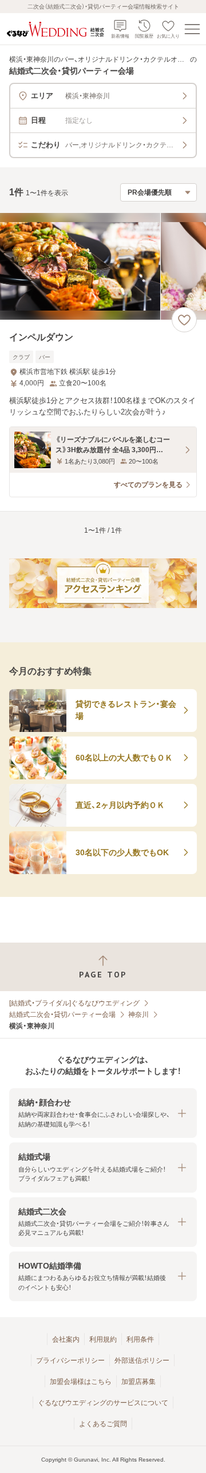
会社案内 (66, 1339)
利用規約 (103, 1339)
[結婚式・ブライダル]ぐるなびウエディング (74, 1003)
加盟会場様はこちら (81, 1382)
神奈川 (138, 1015)
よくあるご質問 (103, 1424)
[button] (103, 1113)
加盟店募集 (138, 1382)
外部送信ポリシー (141, 1361)
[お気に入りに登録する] (184, 319)
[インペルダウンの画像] (103, 266)
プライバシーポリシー (70, 1361)
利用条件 (140, 1339)
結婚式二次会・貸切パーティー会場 (62, 1015)
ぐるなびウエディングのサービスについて (103, 1403)
